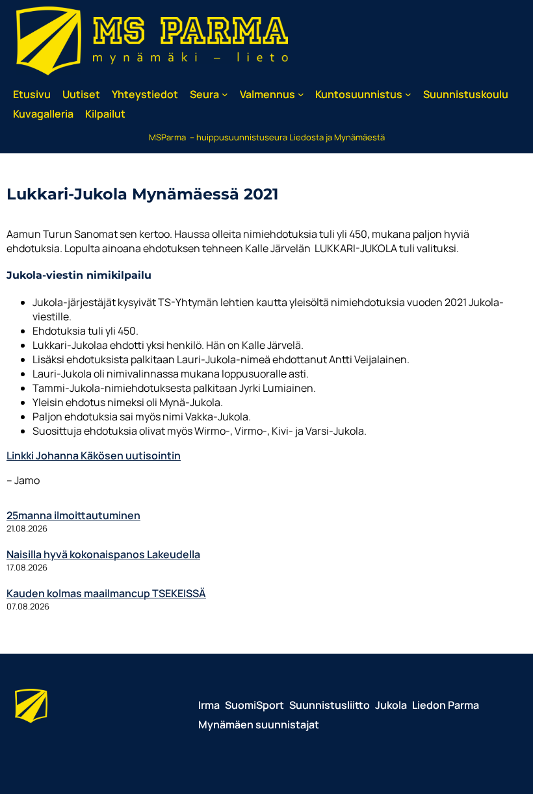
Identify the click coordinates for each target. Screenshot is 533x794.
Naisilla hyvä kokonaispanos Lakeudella (103, 554)
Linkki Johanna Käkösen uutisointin (93, 455)
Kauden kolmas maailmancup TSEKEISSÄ (106, 593)
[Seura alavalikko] (225, 94)
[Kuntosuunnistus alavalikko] (408, 94)
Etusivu (32, 94)
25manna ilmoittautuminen (73, 515)
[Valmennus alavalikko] (301, 94)
